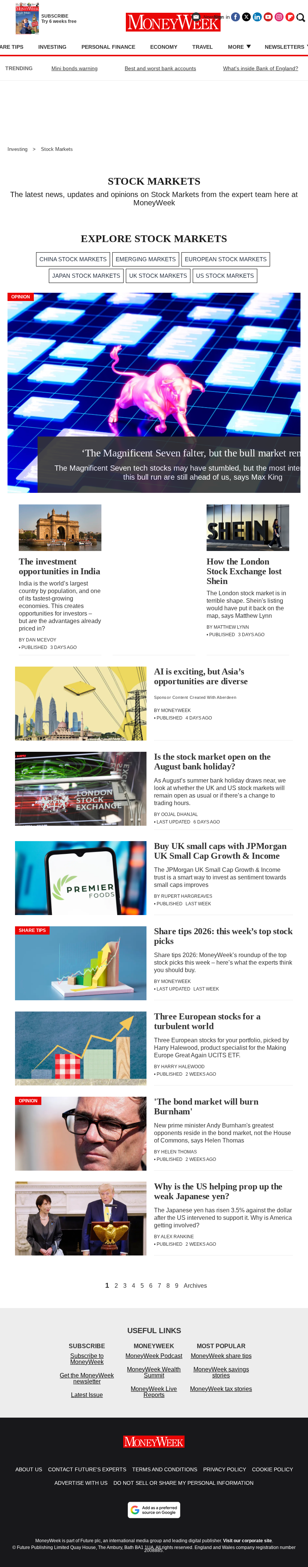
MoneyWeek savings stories (221, 1372)
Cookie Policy (272, 1469)
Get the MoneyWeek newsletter (87, 1378)
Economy (163, 47)
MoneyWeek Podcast (153, 1356)
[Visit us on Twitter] (246, 16)
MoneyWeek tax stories (221, 1389)
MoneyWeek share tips (221, 1356)
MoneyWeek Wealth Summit (154, 1372)
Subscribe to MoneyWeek (87, 1359)
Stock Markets (57, 149)
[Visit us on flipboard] (289, 16)
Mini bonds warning (74, 68)
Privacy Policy (224, 1469)
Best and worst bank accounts (160, 68)
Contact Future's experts (87, 1469)
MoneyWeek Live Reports (154, 1392)
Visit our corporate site (247, 1540)
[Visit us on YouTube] (268, 16)
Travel (202, 47)
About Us (28, 1469)
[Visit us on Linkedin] (257, 16)
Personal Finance (108, 47)
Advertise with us (80, 1483)
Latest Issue (87, 1395)
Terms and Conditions (164, 1469)
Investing (52, 47)
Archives (195, 1286)
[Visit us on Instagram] (279, 16)
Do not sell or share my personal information (183, 1483)
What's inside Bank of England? (260, 68)
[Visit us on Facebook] (235, 16)
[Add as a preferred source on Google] (154, 1510)
